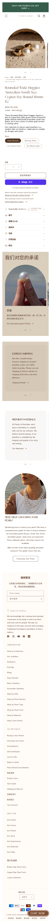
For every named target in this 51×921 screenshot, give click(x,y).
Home (6, 77)
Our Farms (11, 825)
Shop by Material (14, 715)
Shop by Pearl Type (15, 704)
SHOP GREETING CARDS (14, 202)
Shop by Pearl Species (16, 699)
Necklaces (11, 662)
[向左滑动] (20, 72)
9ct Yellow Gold (14, 146)
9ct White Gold (33, 146)
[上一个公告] (6, 7)
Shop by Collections (15, 651)
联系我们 (10, 800)
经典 (24, 77)
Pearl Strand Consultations (18, 768)
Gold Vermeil (13, 141)
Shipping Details (19, 383)
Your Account (12, 805)
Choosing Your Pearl (25, 559)
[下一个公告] (44, 7)
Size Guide (11, 784)
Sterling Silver (31, 141)
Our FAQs (11, 852)
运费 (20, 110)
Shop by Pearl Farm (15, 710)
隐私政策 (10, 773)
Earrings (10, 667)
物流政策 (11, 918)
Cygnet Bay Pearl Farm (16, 872)
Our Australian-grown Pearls (18, 324)
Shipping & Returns (15, 789)
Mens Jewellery (13, 683)
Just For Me (12, 757)
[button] (6, 16)
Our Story (11, 836)
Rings (9, 672)
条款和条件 (11, 794)
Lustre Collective (14, 878)
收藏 (11, 77)
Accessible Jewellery (15, 689)
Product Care (12, 778)
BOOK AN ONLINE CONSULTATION (17, 195)
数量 (6, 162)
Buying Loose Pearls (15, 735)
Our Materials (18, 448)
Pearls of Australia (18, 914)
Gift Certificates (13, 752)
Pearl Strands (12, 678)
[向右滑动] (30, 72)
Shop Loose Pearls (15, 721)
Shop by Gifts (12, 694)
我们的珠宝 (18, 77)
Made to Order (13, 762)
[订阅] (41, 599)
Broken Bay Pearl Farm (16, 867)
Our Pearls (11, 820)
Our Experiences (14, 841)
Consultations (12, 746)
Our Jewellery (12, 656)
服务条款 (26, 918)
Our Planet (11, 831)
